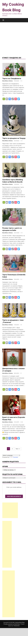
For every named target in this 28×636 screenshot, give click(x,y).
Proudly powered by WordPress (12, 624)
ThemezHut (16, 625)
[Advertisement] (14, 39)
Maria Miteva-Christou (7, 80)
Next (18, 448)
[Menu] (3, 20)
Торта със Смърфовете (11, 78)
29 (22, 422)
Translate (15, 457)
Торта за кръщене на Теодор (13, 138)
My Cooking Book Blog (18, 622)
